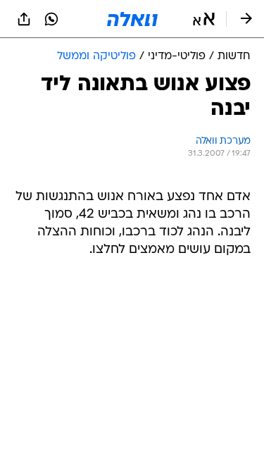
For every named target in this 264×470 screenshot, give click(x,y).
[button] (204, 19)
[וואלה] (132, 19)
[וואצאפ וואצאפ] (51, 19)
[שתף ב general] (24, 19)
